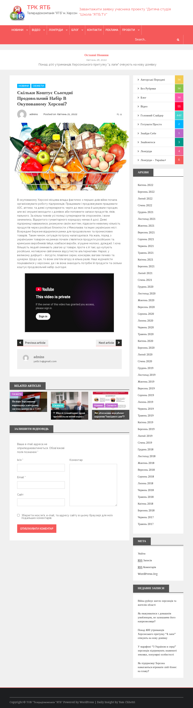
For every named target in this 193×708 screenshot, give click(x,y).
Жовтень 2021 (146, 225)
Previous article (35, 342)
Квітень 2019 (145, 422)
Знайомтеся (148, 142)
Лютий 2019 (145, 435)
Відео (36, 29)
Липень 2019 (145, 401)
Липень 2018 (145, 483)
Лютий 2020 (145, 354)
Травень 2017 (146, 523)
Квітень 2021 (145, 259)
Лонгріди (56, 29)
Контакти (94, 29)
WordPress (87, 702)
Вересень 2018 (146, 469)
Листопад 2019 (146, 374)
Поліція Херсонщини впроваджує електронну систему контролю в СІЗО (26, 405)
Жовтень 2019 (146, 381)
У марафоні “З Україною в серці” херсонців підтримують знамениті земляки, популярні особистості (157, 650)
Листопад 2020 (146, 293)
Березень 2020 (146, 347)
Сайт (20, 494)
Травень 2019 (146, 415)
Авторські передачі (153, 79)
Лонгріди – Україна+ (153, 160)
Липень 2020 (145, 320)
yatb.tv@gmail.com (45, 361)
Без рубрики (148, 88)
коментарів (147, 567)
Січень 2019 (145, 442)
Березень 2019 (146, 429)
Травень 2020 (146, 334)
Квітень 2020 (145, 340)
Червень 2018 (146, 490)
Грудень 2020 (145, 286)
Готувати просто (151, 124)
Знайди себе (148, 133)
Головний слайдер (152, 115)
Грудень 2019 (145, 368)
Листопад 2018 (146, 456)
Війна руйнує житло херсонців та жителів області (157, 602)
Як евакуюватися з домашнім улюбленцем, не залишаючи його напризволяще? (156, 617)
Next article (106, 342)
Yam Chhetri (127, 702)
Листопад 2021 (146, 218)
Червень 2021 (146, 245)
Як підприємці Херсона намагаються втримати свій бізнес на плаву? (157, 667)
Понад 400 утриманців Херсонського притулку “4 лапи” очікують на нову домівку (157, 634)
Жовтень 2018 (146, 462)
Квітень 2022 (145, 184)
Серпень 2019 (146, 395)
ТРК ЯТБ (38, 7)
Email (21, 477)
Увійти (142, 553)
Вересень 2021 (146, 232)
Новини (17, 29)
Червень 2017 (146, 517)
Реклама (112, 29)
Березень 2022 (146, 191)
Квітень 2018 (145, 503)
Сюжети (38, 86)
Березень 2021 (146, 266)
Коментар (76, 459)
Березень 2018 (146, 510)
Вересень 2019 (146, 388)
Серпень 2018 (146, 476)
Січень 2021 (145, 279)
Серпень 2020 (146, 313)
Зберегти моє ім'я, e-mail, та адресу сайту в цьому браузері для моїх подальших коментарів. (67, 516)
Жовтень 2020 (146, 300)
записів (145, 560)
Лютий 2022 (145, 198)
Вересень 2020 (146, 307)
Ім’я (20, 459)
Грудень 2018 (145, 449)
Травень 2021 (146, 252)
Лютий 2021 (145, 273)
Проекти (128, 29)
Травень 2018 (146, 496)
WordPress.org (148, 573)
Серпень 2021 (146, 239)
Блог (75, 29)
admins (33, 114)
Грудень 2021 (145, 212)
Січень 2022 (145, 205)
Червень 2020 (146, 327)
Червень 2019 (146, 408)
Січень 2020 (145, 361)
